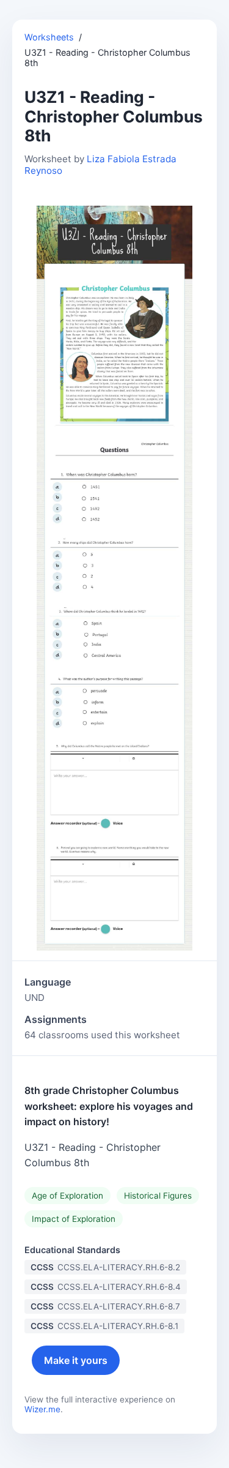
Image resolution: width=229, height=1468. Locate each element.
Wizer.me (42, 1409)
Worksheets (49, 37)
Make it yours (75, 1360)
